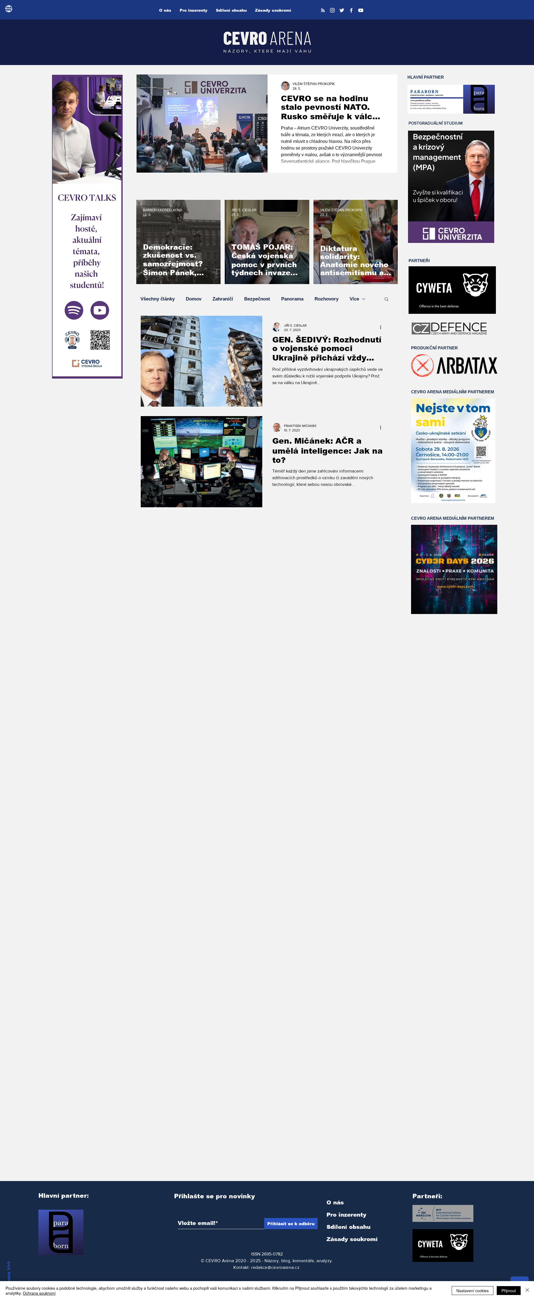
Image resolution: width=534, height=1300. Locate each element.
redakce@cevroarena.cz (275, 1267)
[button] (386, 299)
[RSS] (323, 10)
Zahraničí (222, 299)
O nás (335, 1202)
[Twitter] (342, 10)
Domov (193, 299)
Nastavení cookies (472, 1290)
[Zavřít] (527, 1291)
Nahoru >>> (8, 1275)
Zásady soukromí (352, 1239)
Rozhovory (326, 299)
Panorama (292, 299)
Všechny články (157, 299)
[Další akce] (382, 327)
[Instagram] (332, 10)
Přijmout (508, 1290)
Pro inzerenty (346, 1215)
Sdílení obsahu (348, 1227)
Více (354, 299)
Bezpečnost (257, 299)
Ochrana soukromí (39, 1293)
